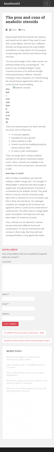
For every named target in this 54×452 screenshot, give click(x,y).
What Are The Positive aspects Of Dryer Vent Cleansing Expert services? (26, 389)
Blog (23, 29)
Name (5, 294)
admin (14, 29)
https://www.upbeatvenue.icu (19, 426)
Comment (6, 261)
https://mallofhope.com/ (22, 413)
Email (5, 304)
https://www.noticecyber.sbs (19, 430)
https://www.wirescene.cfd (18, 433)
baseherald (12, 3)
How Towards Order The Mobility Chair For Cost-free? (25, 366)
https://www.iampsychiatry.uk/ (19, 403)
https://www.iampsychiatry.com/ (20, 406)
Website (5, 313)
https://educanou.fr (16, 420)
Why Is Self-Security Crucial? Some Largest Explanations (25, 373)
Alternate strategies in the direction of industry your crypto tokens (23, 358)
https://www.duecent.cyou (18, 423)
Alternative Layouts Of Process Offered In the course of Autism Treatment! (26, 381)
